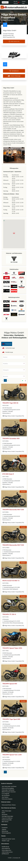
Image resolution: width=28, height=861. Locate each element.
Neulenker (4, 814)
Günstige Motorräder (7, 816)
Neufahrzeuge (9, 352)
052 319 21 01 (15, 41)
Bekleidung (5, 831)
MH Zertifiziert (6, 795)
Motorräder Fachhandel (8, 790)
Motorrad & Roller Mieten (9, 805)
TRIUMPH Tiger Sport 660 (11, 719)
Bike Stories (5, 821)
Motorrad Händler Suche (8, 839)
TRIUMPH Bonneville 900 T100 (13, 510)
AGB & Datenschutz (7, 852)
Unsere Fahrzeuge (15, 76)
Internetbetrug (6, 848)
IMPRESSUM (5, 854)
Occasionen (8, 344)
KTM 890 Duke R (8, 474)
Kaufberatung (5, 847)
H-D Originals (5, 793)
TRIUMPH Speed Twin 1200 (12, 755)
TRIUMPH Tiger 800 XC (10, 403)
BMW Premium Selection (9, 792)
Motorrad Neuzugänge (8, 788)
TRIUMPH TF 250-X (9, 614)
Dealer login (24, 2)
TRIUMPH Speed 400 (9, 684)
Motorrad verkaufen (7, 799)
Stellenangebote (6, 833)
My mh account (16, 2)
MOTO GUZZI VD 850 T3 (10, 581)
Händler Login (5, 841)
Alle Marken (5, 797)
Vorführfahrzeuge (10, 348)
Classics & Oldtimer (7, 818)
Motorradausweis (6, 850)
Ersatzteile (5, 827)
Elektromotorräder (7, 820)
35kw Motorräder (6, 811)
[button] (14, 233)
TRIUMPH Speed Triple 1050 (12, 648)
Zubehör (4, 829)
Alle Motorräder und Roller (9, 786)
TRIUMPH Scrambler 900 (10, 439)
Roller (3, 813)
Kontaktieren (15, 71)
